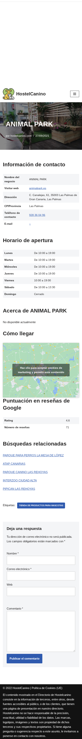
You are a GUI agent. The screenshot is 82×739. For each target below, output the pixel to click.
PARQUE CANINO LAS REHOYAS (25, 472)
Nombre (13, 553)
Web (9, 584)
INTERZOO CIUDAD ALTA (20, 480)
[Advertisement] (41, 43)
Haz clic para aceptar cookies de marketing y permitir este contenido (41, 370)
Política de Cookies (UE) (47, 688)
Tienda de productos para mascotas (41, 505)
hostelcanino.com (21, 135)
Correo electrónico (19, 569)
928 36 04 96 (37, 215)
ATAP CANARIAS (14, 463)
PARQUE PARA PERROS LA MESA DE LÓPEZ (33, 455)
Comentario (15, 608)
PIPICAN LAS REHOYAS (19, 488)
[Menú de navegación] (74, 94)
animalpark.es (37, 188)
